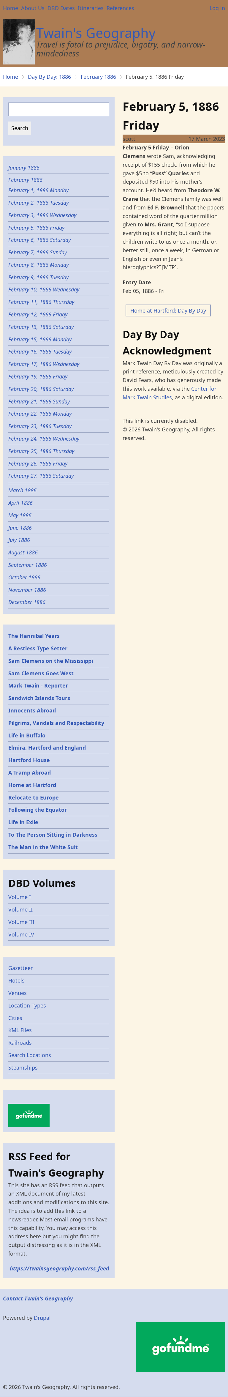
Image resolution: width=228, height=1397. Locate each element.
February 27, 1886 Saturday (41, 475)
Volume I (19, 897)
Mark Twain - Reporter (38, 685)
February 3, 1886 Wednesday (42, 215)
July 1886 (19, 539)
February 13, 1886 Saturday (41, 326)
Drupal (42, 1317)
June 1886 (20, 527)
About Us (33, 8)
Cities (15, 1017)
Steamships (23, 1067)
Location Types (27, 1005)
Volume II (20, 909)
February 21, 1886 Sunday (39, 401)
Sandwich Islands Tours (39, 697)
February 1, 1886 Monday (38, 190)
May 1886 (19, 515)
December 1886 (26, 602)
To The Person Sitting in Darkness (52, 834)
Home (10, 8)
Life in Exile (23, 822)
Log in (217, 8)
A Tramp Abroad (29, 772)
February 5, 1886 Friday (36, 227)
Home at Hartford (32, 785)
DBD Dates (61, 8)
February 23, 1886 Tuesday (40, 426)
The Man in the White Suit (43, 847)
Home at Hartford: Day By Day (168, 310)
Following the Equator (37, 809)
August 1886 (23, 552)
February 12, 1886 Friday (37, 314)
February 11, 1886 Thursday (41, 301)
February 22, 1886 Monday (40, 413)
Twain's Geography (96, 33)
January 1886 (23, 167)
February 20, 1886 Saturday (41, 388)
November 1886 (27, 589)
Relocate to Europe (33, 797)
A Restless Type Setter (37, 648)
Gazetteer (20, 968)
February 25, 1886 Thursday (41, 451)
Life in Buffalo (26, 735)
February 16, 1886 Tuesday (40, 351)
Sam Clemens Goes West (41, 673)
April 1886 (20, 502)
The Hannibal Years (34, 635)
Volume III (21, 921)
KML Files (20, 1030)
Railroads (20, 1042)
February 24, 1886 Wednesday (43, 438)
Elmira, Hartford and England (47, 747)
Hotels (16, 980)
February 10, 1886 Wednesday (43, 289)
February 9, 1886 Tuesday (39, 277)
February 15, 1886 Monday (40, 339)
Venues (17, 992)
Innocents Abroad (32, 710)
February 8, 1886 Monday (38, 264)
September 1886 (27, 564)
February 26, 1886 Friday (37, 463)
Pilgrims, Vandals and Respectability (56, 722)
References (120, 8)
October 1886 (24, 577)
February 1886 (98, 76)
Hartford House (29, 760)
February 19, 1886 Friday (37, 376)
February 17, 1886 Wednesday (44, 364)
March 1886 (22, 490)
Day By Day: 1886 (49, 76)
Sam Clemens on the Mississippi (50, 660)
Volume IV (21, 934)
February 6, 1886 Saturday (39, 239)
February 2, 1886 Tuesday (39, 202)
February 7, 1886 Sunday (38, 252)
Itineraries (91, 8)
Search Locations (29, 1055)
